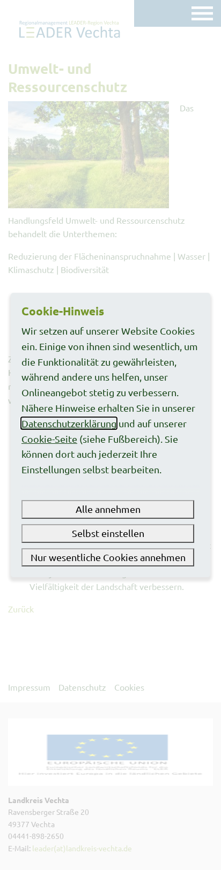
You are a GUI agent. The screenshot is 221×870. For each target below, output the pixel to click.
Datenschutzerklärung (68, 423)
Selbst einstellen (108, 533)
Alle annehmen (108, 509)
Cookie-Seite (49, 438)
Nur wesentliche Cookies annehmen (108, 557)
